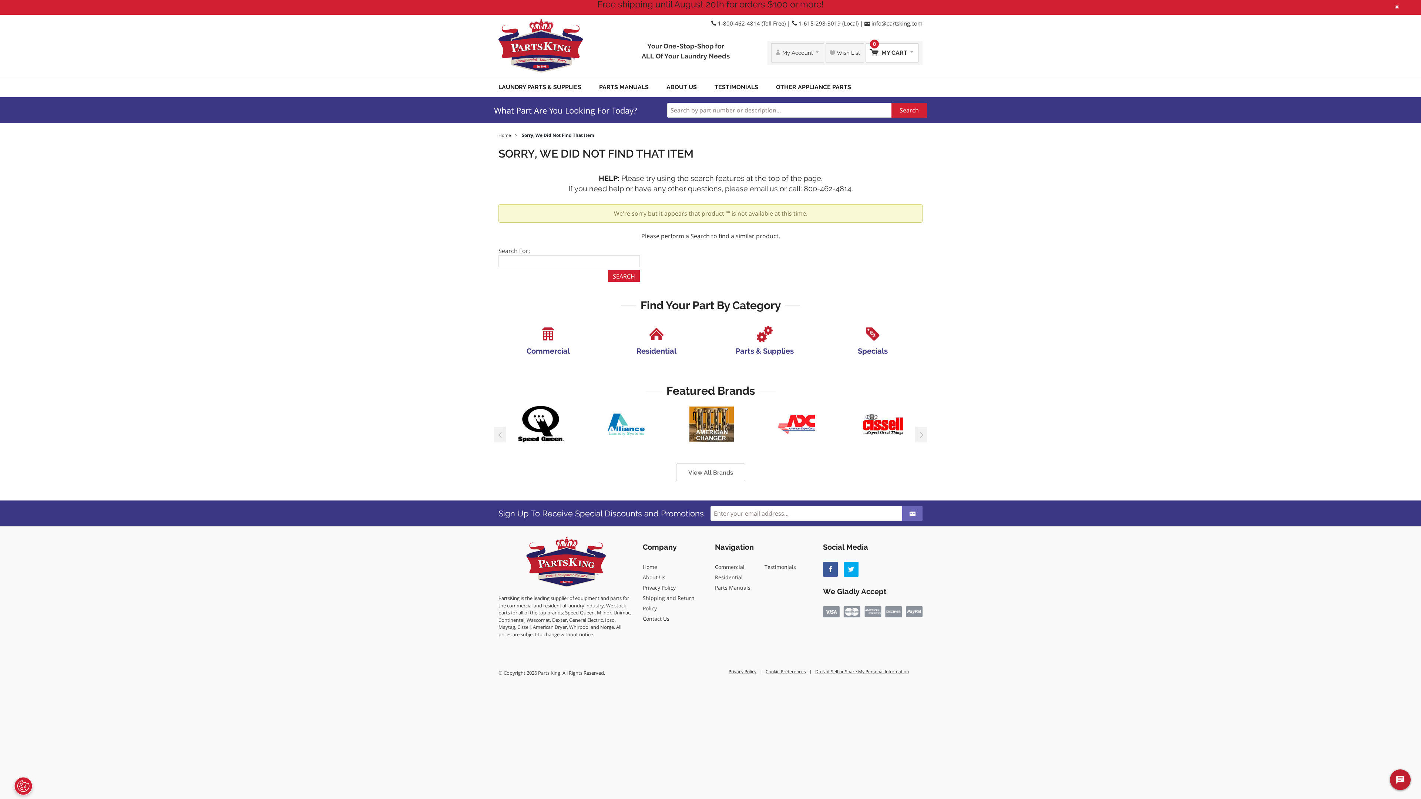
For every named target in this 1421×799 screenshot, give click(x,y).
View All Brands (710, 472)
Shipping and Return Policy (669, 603)
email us (764, 188)
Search (909, 110)
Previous (500, 435)
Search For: (514, 251)
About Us (681, 87)
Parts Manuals (624, 87)
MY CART (891, 49)
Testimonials (736, 87)
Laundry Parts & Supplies (539, 87)
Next (921, 435)
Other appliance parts (813, 87)
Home (650, 566)
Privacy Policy (659, 587)
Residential (729, 577)
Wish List (847, 53)
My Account (797, 53)
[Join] (912, 513)
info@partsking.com (897, 23)
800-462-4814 (827, 188)
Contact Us (656, 618)
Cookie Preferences (786, 671)
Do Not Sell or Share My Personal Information (862, 671)
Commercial (730, 566)
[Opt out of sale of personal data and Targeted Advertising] (23, 786)
